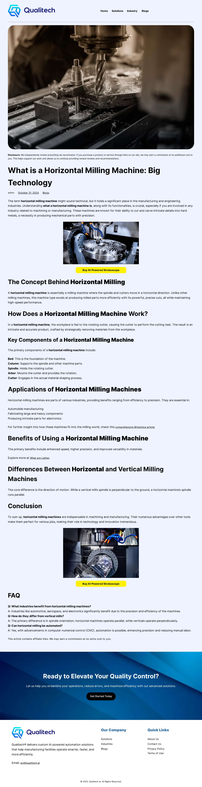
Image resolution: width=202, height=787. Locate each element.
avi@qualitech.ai (30, 762)
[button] (101, 270)
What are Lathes (39, 457)
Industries (107, 743)
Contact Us (154, 743)
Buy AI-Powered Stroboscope (101, 270)
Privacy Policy (156, 748)
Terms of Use (155, 753)
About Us (153, 739)
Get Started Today (101, 696)
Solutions (106, 739)
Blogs (46, 192)
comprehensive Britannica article (134, 427)
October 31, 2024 (28, 192)
